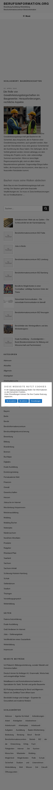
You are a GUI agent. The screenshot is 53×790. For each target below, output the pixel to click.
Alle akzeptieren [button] (11, 401)
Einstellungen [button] (36, 401)
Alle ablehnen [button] (23, 401)
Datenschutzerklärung (18, 390)
